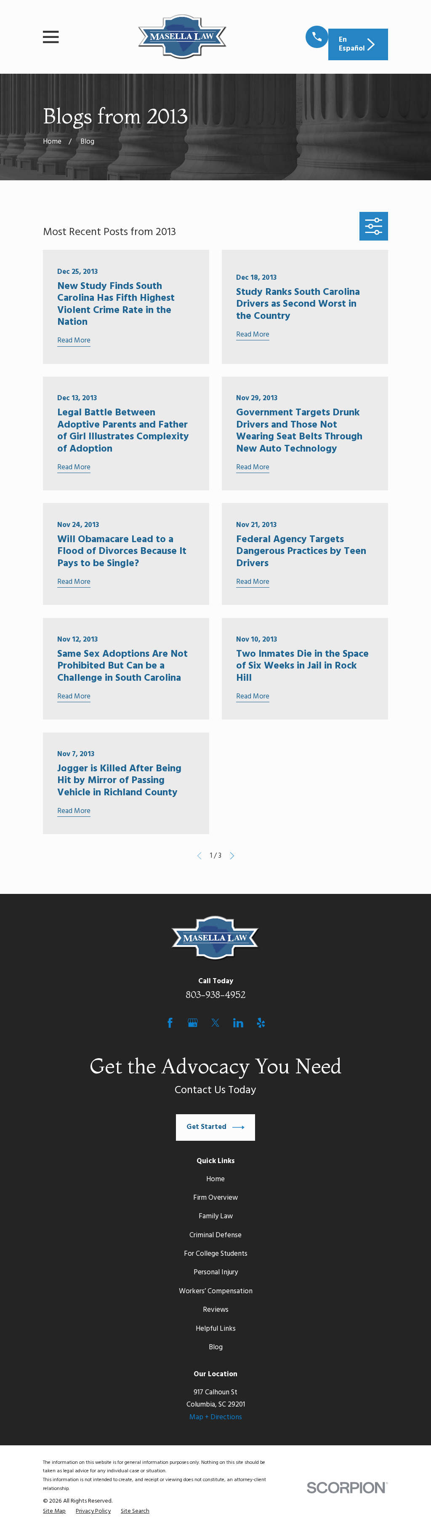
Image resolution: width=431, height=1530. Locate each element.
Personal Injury (216, 1272)
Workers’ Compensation (216, 1291)
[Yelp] (261, 1023)
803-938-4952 (216, 994)
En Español (352, 44)
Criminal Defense (215, 1235)
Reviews (216, 1310)
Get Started (206, 1127)
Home (215, 1179)
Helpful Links (216, 1329)
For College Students (215, 1254)
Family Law (216, 1216)
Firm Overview (215, 1198)
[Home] (182, 37)
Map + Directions (215, 1417)
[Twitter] (215, 1023)
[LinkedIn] (238, 1023)
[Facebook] (170, 1023)
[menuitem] (54, 1511)
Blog (216, 1347)
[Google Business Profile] (193, 1023)
